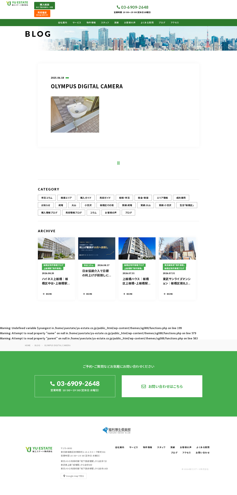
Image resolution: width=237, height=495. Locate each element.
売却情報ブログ (74, 212)
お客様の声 (130, 22)
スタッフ (105, 22)
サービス (77, 22)
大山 (74, 205)
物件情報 (91, 22)
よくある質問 (147, 22)
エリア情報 (162, 197)
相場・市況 (124, 197)
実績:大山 (146, 205)
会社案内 (62, 22)
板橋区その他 (107, 205)
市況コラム (46, 197)
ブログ (162, 22)
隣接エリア (66, 197)
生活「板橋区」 (187, 205)
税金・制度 (143, 197)
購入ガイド (85, 197)
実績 (116, 22)
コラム (93, 212)
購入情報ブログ (49, 212)
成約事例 (181, 197)
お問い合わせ (203, 452)
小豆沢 (88, 205)
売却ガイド (105, 197)
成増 (61, 205)
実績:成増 (127, 205)
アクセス (175, 22)
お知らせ (45, 205)
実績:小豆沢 (165, 205)
